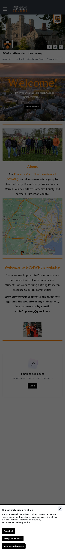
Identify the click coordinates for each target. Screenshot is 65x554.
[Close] (60, 508)
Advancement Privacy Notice (16, 522)
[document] (32, 529)
